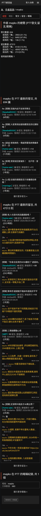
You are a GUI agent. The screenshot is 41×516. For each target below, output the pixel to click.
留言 (23, 16)
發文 (17, 16)
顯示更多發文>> (20, 196)
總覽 (4, 16)
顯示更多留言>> (20, 466)
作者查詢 (9, 9)
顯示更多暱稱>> (20, 492)
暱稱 (30, 16)
